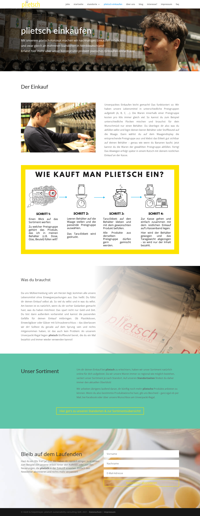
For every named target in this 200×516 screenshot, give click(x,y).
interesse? (152, 4)
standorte (92, 4)
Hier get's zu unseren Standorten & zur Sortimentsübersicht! (100, 411)
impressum (166, 4)
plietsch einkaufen (113, 4)
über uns (130, 4)
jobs (68, 4)
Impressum (110, 512)
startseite (78, 4)
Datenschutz (95, 512)
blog (141, 4)
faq (177, 4)
